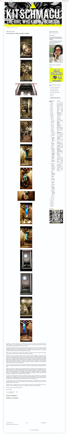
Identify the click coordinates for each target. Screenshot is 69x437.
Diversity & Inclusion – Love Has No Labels (53, 187)
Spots (62, 160)
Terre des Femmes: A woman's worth (53, 157)
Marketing (58, 148)
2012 (51, 202)
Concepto (58, 115)
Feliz (57, 134)
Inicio (27, 422)
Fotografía (61, 134)
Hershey (58, 136)
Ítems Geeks (53, 135)
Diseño (58, 121)
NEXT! (58, 152)
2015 (51, 115)
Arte (57, 103)
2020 (51, 109)
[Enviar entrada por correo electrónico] (16, 391)
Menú (61, 150)
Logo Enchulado (60, 145)
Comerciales (61, 113)
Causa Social (60, 109)
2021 (51, 108)
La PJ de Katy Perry (53, 185)
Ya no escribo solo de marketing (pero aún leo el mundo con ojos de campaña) (55, 38)
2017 (51, 113)
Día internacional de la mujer (53, 182)
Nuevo (58, 153)
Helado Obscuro (61, 135)
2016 (51, 114)
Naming (62, 152)
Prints (62, 157)
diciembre (52, 116)
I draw (52, 171)
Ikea (62, 136)
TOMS (57, 162)
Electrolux (58, 128)
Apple (62, 102)
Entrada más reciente (9, 422)
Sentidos (58, 159)
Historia (60, 136)
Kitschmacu (59, 143)
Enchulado (58, 133)
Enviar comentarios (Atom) (14, 424)
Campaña (58, 107)
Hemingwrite (53, 163)
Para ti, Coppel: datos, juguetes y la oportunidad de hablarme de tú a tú (55, 98)
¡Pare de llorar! (52, 146)
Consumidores (59, 116)
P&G (62, 153)
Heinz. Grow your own (53, 151)
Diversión (58, 125)
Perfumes (58, 155)
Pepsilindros (53, 190)
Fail (62, 133)
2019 (51, 110)
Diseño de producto (60, 123)
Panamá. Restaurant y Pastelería (55, 92)
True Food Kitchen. (52, 176)
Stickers (62, 161)
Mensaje (58, 150)
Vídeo (58, 169)
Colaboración (59, 112)
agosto (52, 124)
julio (51, 125)
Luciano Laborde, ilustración (53, 166)
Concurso (61, 115)
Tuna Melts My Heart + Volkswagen (53, 161)
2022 (51, 106)
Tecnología (59, 164)
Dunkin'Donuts (59, 126)
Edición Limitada (60, 127)
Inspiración (58, 139)
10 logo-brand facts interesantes (55, 87)
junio (52, 126)
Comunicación (59, 114)
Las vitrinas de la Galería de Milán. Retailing (53, 154)
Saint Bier (51, 95)
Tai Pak (60, 162)
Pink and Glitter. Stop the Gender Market (53, 173)
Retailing (12, 392)
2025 (51, 104)
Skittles (58, 160)
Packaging (58, 154)
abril (52, 129)
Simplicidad (61, 159)
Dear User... (52, 147)
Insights (62, 138)
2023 (51, 105)
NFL (59, 152)
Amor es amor (53, 134)
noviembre (52, 118)
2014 (51, 199)
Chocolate (58, 110)
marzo (52, 130)
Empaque (59, 132)
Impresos (58, 138)
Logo (59, 144)
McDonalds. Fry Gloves (53, 149)
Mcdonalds (59, 149)
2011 (51, 203)
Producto (58, 158)
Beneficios (61, 104)
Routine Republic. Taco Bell (53, 143)
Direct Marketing (60, 120)
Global (58, 135)
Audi (62, 103)
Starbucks (58, 161)
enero (52, 198)
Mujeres (61, 151)
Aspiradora (60, 103)
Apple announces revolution (53, 179)
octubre (52, 120)
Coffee (62, 111)
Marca (9, 392)
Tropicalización (59, 166)
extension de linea (59, 170)
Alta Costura (59, 102)
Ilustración (58, 137)
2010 (51, 204)
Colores (58, 113)
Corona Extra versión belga (54, 90)
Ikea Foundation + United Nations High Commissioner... (53, 139)
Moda (59, 151)
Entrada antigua (43, 422)
